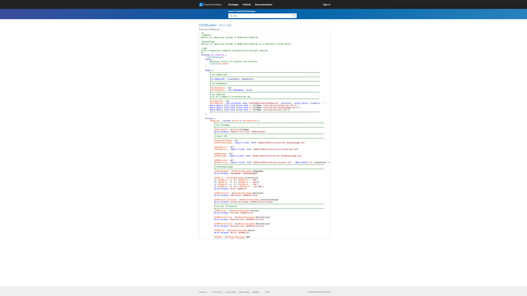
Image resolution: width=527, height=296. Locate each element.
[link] (235, 5)
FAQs (268, 292)
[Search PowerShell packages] (294, 15)
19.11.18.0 (225, 25)
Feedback (256, 292)
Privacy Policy (230, 292)
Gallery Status (244, 292)
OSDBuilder (208, 25)
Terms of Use (217, 292)
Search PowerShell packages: (242, 11)
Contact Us (203, 292)
